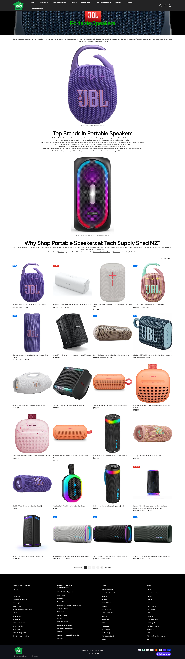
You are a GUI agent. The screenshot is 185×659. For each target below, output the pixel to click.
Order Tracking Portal (19, 633)
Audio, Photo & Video (59, 2)
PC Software (106, 629)
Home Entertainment (103, 2)
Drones (59, 618)
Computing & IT (85, 2)
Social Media (151, 609)
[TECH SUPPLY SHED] (19, 5)
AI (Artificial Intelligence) (65, 592)
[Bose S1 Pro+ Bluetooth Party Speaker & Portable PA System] (72, 333)
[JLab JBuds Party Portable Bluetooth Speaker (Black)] (112, 433)
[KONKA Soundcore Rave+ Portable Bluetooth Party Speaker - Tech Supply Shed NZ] (92, 194)
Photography (106, 633)
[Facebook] (90, 653)
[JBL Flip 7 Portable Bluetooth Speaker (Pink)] (153, 433)
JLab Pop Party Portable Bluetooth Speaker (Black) (69, 506)
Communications (62, 608)
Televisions (150, 629)
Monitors (104, 616)
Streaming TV (151, 623)
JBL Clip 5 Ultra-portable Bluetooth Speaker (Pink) (149, 305)
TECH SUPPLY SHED (97, 650)
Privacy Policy (17, 606)
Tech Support (17, 619)
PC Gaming (105, 626)
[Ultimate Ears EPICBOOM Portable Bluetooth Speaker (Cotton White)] (112, 282)
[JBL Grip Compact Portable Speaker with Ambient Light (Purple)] (32, 333)
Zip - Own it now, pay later (21, 636)
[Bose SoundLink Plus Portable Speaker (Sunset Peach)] (112, 383)
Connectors (60, 612)
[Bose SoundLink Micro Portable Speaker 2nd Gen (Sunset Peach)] (153, 383)
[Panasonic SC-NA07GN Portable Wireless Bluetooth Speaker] (72, 282)
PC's (103, 623)
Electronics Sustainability (65, 628)
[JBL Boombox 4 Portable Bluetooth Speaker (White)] (32, 383)
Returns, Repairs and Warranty (22, 609)
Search (15, 613)
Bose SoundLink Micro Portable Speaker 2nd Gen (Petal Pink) (32, 455)
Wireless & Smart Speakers (101, 252)
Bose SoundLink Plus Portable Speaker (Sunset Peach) (110, 405)
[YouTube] (98, 653)
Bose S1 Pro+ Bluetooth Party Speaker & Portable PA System (72, 355)
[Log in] (165, 5)
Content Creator (62, 615)
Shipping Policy (17, 616)
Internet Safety (106, 603)
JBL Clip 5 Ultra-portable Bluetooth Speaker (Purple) (29, 305)
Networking (105, 619)
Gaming (59, 631)
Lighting (104, 606)
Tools (148, 633)
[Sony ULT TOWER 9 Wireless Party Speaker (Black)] (32, 534)
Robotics (149, 596)
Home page (16, 603)
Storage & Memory (153, 619)
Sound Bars (116, 252)
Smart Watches (151, 606)
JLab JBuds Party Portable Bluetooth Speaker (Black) (110, 455)
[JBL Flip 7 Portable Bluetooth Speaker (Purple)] (32, 483)
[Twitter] (87, 653)
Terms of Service (18, 626)
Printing (149, 589)
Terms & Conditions (19, 623)
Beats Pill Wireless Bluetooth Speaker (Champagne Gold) (111, 355)
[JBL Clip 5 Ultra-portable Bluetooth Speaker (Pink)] (153, 282)
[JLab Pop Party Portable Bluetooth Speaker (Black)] (72, 483)
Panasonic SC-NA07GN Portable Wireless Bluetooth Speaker (72, 305)
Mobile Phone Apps (108, 613)
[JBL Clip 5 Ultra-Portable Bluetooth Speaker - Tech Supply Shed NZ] (92, 84)
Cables (73, 2)
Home (32, 2)
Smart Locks (151, 603)
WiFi (148, 639)
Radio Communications (154, 593)
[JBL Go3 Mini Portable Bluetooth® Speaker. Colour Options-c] (153, 333)
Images (104, 596)
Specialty (129, 2)
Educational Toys (62, 622)
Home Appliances (107, 589)
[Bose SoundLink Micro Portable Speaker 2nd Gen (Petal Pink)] (32, 433)
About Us (15, 589)
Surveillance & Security (154, 626)
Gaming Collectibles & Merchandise (68, 635)
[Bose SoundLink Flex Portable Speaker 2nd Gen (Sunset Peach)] (72, 433)
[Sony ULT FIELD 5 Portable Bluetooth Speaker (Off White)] (72, 534)
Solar (148, 613)
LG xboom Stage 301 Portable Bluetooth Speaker (68, 405)
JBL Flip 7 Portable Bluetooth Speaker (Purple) (27, 506)
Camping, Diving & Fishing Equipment (69, 605)
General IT (60, 638)
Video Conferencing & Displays (156, 636)
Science (149, 599)
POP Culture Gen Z (108, 636)
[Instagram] (95, 653)
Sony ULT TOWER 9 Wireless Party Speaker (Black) (29, 556)
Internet (104, 599)
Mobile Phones (106, 609)
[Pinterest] (92, 653)
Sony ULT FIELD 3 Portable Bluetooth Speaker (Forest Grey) (152, 556)
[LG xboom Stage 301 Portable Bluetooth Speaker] (72, 383)
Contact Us (16, 596)
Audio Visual (61, 595)
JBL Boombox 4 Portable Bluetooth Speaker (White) (29, 405)
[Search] (160, 5)
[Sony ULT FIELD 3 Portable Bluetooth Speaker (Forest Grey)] (153, 534)
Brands (15, 593)
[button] (170, 5)
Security (118, 2)
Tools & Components (37, 8)
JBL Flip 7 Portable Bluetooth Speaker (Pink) (147, 455)
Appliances (43, 2)
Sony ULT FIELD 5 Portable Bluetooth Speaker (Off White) (71, 556)
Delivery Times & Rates (20, 599)
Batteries (60, 598)
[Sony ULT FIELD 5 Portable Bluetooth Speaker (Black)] (112, 534)
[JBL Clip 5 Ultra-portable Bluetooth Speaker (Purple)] (32, 282)
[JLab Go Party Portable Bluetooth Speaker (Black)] (112, 483)
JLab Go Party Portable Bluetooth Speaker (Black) (109, 506)
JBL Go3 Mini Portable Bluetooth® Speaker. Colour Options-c (152, 355)
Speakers (61, 252)
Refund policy (17, 629)
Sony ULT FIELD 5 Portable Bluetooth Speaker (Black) (110, 556)
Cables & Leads (62, 602)
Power (104, 639)
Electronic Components (64, 625)
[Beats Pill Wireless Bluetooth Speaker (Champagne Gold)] (112, 333)
